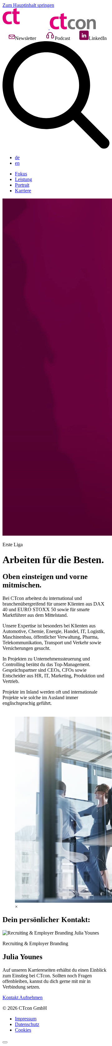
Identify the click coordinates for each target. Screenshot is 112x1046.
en (17, 163)
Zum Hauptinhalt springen (28, 5)
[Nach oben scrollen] (4, 1042)
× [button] (16, 906)
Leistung (23, 179)
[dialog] (56, 907)
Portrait (22, 185)
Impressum (25, 1018)
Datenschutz (27, 1024)
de (17, 157)
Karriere (23, 190)
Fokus (21, 173)
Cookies (23, 1030)
